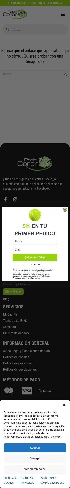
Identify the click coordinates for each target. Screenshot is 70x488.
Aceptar (35, 447)
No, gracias (35, 264)
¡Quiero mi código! (35, 257)
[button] (64, 405)
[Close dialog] (65, 210)
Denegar (35, 458)
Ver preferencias (35, 469)
